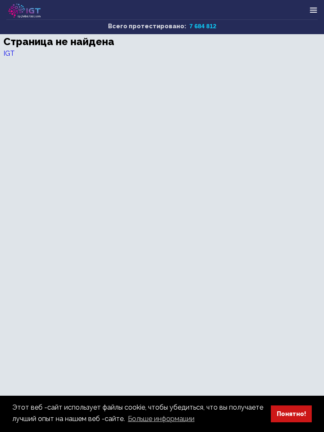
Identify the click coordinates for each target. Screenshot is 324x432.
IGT (9, 53)
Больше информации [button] (161, 419)
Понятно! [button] (291, 413)
